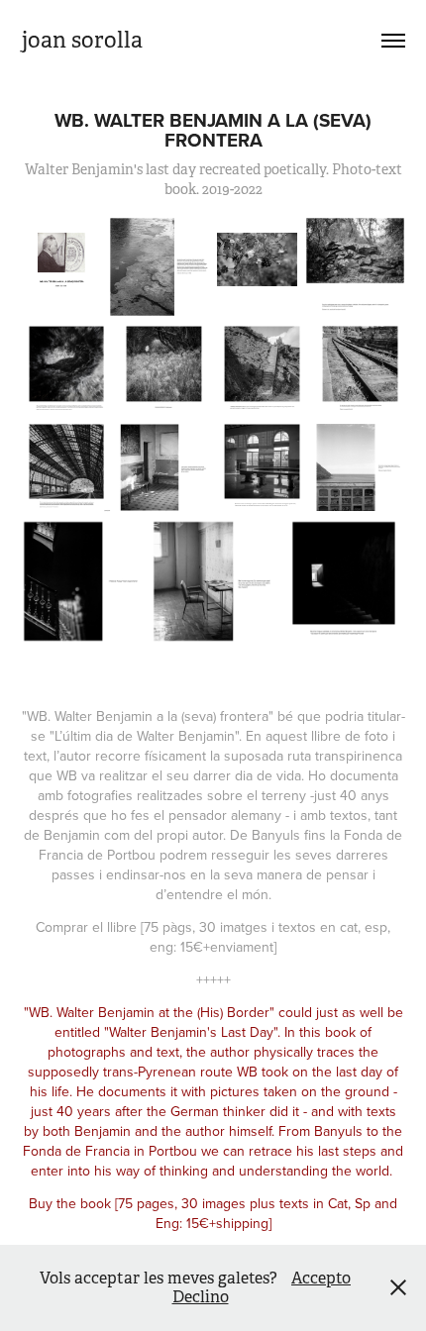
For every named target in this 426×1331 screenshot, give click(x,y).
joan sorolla (82, 40)
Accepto (321, 1278)
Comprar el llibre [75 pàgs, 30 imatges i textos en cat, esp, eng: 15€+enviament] (213, 937)
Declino (200, 1296)
